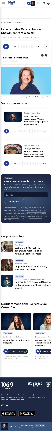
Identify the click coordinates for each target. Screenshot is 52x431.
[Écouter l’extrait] (6, 46)
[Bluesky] (7, 405)
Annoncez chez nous (17, 400)
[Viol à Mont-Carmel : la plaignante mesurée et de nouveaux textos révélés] (7, 246)
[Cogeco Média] (35, 386)
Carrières (4, 400)
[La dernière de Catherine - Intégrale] (16, 321)
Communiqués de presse (36, 397)
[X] (12, 405)
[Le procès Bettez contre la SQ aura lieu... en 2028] (7, 265)
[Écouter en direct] (29, 3)
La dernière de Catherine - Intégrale (16, 341)
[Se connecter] (48, 3)
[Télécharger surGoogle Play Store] (26, 413)
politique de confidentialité (11, 218)
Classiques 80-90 (26, 425)
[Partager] (46, 46)
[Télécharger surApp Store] (8, 413)
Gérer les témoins (8, 397)
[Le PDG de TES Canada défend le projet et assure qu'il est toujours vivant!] (7, 281)
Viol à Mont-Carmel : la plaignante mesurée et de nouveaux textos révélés (28, 251)
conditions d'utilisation (35, 218)
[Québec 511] (48, 387)
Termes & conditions (8, 395)
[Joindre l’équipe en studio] (38, 3)
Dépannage (30, 395)
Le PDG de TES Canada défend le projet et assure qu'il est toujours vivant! (33, 285)
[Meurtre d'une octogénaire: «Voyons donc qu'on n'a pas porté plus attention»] (13, 117)
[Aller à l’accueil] (12, 4)
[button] (11, 426)
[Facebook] (2, 405)
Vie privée (21, 395)
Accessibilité (21, 397)
